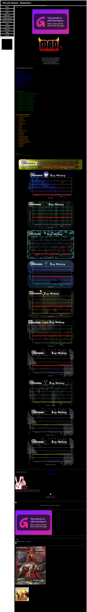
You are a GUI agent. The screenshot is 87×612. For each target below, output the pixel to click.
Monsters (7, 29)
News (7, 10)
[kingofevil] (30, 584)
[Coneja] (21, 488)
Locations (7, 26)
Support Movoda (7, 21)
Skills (7, 32)
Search (7, 35)
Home (7, 7)
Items (7, 24)
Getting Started (7, 18)
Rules (7, 12)
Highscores (7, 15)
